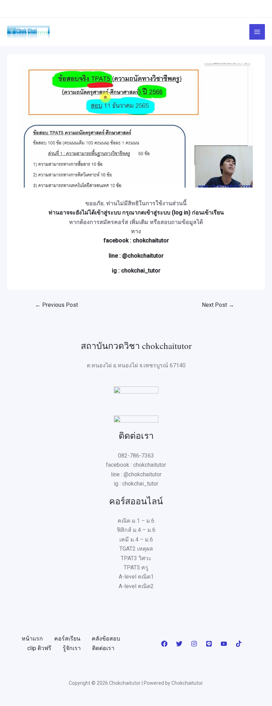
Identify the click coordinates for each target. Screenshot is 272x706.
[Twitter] (179, 644)
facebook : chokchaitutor (136, 240)
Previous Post (56, 305)
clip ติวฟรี (39, 648)
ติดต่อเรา (103, 648)
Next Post (218, 305)
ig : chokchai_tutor (136, 270)
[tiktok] (239, 644)
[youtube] (224, 644)
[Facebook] (164, 644)
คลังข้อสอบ (106, 638)
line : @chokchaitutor (136, 255)
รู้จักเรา (72, 648)
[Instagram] (194, 644)
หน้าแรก (32, 638)
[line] (209, 644)
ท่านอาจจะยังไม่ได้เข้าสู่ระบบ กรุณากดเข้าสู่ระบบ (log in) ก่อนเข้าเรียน (136, 212)
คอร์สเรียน (67, 638)
